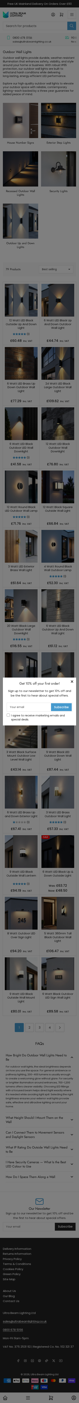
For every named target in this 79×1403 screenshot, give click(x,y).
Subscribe (61, 707)
